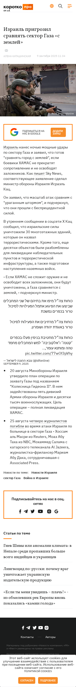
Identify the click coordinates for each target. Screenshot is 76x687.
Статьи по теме (16, 533)
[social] (20, 511)
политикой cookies (38, 671)
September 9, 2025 (16, 363)
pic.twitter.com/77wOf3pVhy (49, 353)
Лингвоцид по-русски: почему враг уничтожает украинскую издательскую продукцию (35, 574)
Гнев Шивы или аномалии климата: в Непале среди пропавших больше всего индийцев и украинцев (37, 551)
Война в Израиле (36, 478)
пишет (39, 173)
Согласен (26, 680)
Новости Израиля (44, 472)
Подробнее (48, 680)
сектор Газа (11, 478)
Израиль (10, 147)
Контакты (27, 637)
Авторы (50, 637)
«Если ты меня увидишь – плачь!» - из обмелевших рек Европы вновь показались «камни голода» (35, 597)
